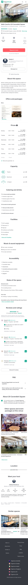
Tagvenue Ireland (15, 566)
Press (21, 545)
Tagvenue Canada (15, 563)
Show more (4, 459)
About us (7, 542)
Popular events (21, 556)
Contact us (7, 549)
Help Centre (7, 546)
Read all (15, 29)
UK (1, 502)
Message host (14, 69)
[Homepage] (6, 2)
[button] (22, 2)
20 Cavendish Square (16, 397)
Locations (21, 552)
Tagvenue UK (14, 571)
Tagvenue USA (14, 574)
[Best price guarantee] (13, 160)
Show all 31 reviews (14, 369)
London (5, 502)
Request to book (14, 50)
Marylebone (17, 502)
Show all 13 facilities (6, 237)
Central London (11, 502)
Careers (7, 553)
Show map (24, 31)
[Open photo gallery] (14, 13)
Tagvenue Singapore (16, 569)
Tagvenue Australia (15, 561)
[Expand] (26, 2)
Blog (21, 549)
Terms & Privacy (20, 542)
